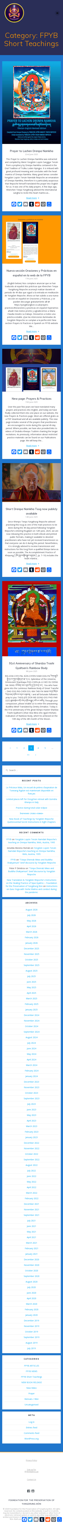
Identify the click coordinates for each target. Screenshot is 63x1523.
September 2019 (31, 1337)
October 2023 (31, 1092)
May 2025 (31, 987)
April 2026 (31, 926)
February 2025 (31, 1004)
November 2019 (31, 1326)
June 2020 (31, 1292)
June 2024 (31, 1048)
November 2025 (31, 954)
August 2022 (32, 1165)
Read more (31, 198)
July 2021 (31, 1220)
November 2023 (31, 1087)
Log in (31, 1422)
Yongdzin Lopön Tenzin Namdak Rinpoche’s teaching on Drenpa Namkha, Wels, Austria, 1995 (32, 851)
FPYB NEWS (31, 1371)
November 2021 (31, 1209)
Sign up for (31, 1469)
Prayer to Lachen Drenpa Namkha (31, 151)
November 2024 (31, 1020)
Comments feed (31, 1433)
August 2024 (32, 1037)
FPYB (8, 839)
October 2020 (31, 1270)
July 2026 (31, 915)
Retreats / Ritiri (31, 1399)
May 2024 (31, 1054)
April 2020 (31, 1298)
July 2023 (31, 1104)
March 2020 (31, 1303)
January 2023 (31, 1137)
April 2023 (31, 1120)
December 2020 (31, 1259)
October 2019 (31, 1331)
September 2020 (31, 1276)
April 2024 (31, 1059)
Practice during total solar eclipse (31, 807)
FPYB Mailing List (31, 1471)
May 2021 (31, 1231)
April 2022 (31, 1187)
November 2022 (31, 1148)
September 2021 (31, 1215)
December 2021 (31, 1204)
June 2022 (31, 1176)
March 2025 (31, 998)
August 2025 (32, 970)
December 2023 (31, 1081)
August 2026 (32, 909)
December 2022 (31, 1142)
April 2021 (31, 1237)
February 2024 (31, 1070)
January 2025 (31, 1009)
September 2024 (31, 1031)
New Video (31, 1388)
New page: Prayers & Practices (31, 398)
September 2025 (31, 965)
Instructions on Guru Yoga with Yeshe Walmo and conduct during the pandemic (32, 889)
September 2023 (31, 1098)
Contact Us (31, 1479)
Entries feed (31, 1427)
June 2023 (31, 1109)
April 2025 (31, 993)
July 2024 (31, 1042)
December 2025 (31, 948)
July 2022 (31, 1170)
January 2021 (31, 1254)
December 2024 (31, 1015)
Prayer (31, 1393)
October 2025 (31, 959)
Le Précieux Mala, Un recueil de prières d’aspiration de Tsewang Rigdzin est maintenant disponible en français (31, 790)
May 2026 (31, 920)
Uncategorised (31, 1404)
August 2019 (32, 1342)
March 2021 (31, 1242)
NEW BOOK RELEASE (31, 1382)
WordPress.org (31, 1438)
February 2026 (31, 937)
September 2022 (31, 1159)
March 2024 (31, 1065)
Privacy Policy (31, 1460)
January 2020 (31, 1315)
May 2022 (31, 1181)
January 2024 (31, 1076)
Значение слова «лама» (31, 813)
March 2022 (31, 1192)
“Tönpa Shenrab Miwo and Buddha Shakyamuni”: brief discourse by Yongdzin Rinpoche (31, 871)
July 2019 (31, 1348)
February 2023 (31, 1131)
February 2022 (31, 1198)
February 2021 (31, 1248)
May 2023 (31, 1115)
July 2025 (31, 976)
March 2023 (31, 1126)
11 (29, 754)
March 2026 (31, 931)
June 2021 (31, 1226)
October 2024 (31, 1026)
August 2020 (32, 1281)
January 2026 (31, 943)
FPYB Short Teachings (31, 1376)
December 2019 (31, 1320)
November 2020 (31, 1265)
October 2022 (31, 1154)
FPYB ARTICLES (31, 1365)
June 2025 (31, 981)
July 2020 (31, 1287)
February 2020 (31, 1309)
